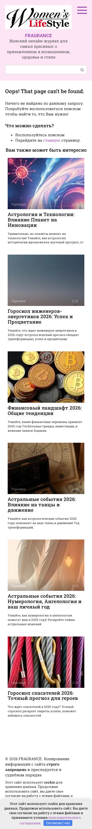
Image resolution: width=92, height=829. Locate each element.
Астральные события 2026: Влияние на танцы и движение (42, 504)
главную (51, 140)
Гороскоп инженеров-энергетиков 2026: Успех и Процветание (40, 316)
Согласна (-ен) (58, 823)
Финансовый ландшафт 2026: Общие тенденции (45, 410)
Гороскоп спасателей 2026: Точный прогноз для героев (43, 695)
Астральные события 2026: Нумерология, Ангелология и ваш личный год (45, 601)
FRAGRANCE (38, 35)
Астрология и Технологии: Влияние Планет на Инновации (41, 219)
